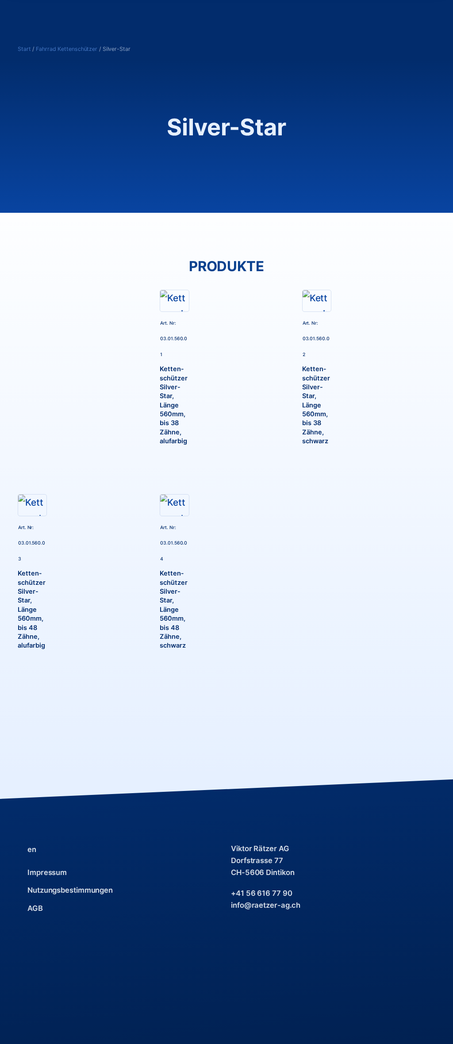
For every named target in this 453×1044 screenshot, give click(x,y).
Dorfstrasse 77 (257, 860)
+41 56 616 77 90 (261, 893)
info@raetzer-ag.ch (265, 905)
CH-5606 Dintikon (262, 872)
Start (24, 49)
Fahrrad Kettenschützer (66, 49)
